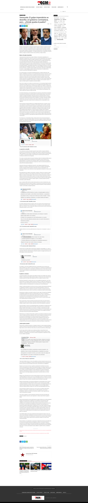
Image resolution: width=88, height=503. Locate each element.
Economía (63, 25)
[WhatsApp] (27, 26)
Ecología (59, 25)
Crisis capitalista (60, 24)
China (64, 21)
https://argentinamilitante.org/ (29, 454)
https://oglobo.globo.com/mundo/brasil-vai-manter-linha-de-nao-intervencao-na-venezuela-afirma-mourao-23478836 (34, 433)
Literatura (64, 33)
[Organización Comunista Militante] (44, 3)
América (24, 15)
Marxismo (56, 35)
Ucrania (65, 37)
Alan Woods (56, 17)
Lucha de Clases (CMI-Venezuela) (31, 453)
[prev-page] (20, 475)
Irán (65, 31)
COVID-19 (55, 24)
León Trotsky (61, 33)
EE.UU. (59, 27)
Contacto (22, 9)
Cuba (64, 24)
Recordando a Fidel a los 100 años (46, 470)
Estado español (60, 28)
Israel (55, 33)
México (60, 34)
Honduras (61, 30)
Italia (57, 33)
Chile (61, 21)
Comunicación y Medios (62, 22)
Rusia (66, 36)
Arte (61, 19)
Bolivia (64, 19)
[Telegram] (64, 11)
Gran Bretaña (56, 30)
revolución (62, 36)
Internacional (21, 15)
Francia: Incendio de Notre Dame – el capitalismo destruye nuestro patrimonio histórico (44, 448)
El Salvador (64, 27)
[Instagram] (62, 11)
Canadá (58, 21)
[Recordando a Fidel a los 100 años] (46, 466)
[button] (67, 7)
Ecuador (55, 27)
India (64, 30)
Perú (59, 36)
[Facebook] (61, 11)
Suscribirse (55, 48)
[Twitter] (65, 11)
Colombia (56, 22)
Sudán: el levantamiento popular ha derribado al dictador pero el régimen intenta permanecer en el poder (27, 448)
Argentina (57, 19)
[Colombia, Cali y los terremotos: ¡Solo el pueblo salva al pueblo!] (35, 466)
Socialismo (56, 37)
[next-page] (21, 475)
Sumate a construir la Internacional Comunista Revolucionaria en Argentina (44, 488)
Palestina (56, 36)
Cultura (55, 25)
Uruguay (55, 39)
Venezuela (60, 39)
